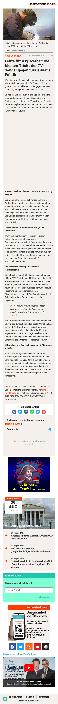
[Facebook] (12, 646)
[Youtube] (37, 646)
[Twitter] (20, 646)
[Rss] (29, 646)
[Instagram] (45, 646)
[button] (6, 3)
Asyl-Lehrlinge (13, 55)
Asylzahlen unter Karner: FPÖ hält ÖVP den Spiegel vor (32, 537)
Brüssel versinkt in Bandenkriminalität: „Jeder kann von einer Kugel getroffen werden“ (32, 564)
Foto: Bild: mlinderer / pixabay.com (15, 50)
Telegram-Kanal (13, 423)
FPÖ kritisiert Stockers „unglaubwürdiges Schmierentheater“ (31, 550)
